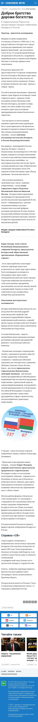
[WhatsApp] (35, 602)
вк (11, 615)
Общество (5, 8)
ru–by (11, 625)
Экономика (5, 664)
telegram (30, 620)
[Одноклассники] (27, 602)
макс (29, 625)
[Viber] (33, 602)
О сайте (3, 671)
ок (30, 615)
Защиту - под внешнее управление (11, 655)
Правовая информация (9, 674)
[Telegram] (30, 602)
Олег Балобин (30, 9)
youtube (11, 620)
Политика (30, 664)
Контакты (11, 671)
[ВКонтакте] (24, 602)
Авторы (18, 671)
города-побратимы (7, 607)
